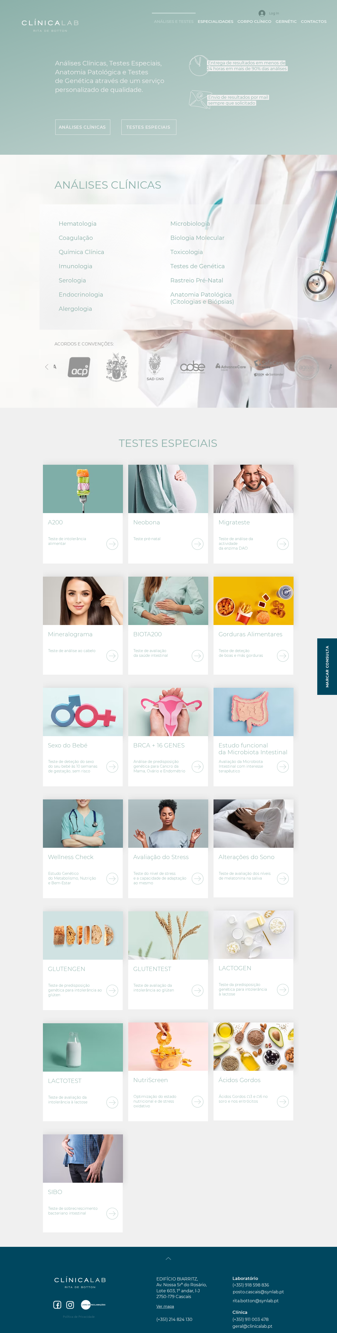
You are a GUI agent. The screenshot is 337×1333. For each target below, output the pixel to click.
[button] (215, 19)
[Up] (168, 1259)
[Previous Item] (46, 367)
